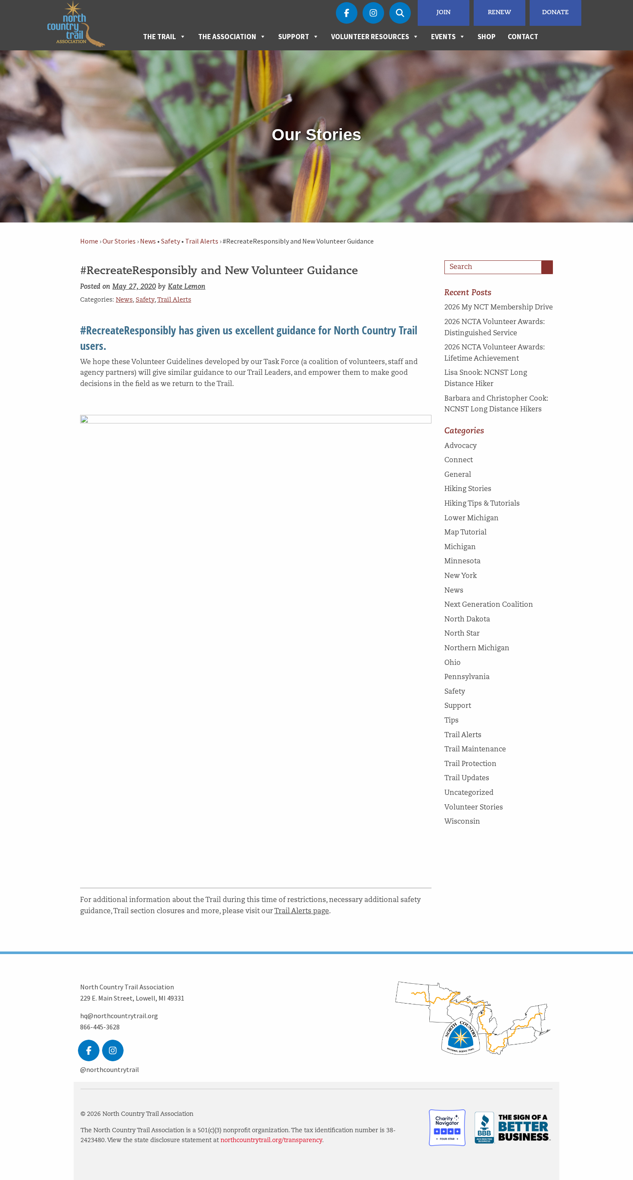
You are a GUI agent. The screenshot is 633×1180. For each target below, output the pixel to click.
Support (293, 36)
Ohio (452, 663)
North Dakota (467, 619)
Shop (487, 36)
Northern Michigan (476, 648)
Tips (451, 720)
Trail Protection (470, 764)
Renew (499, 12)
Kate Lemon (186, 287)
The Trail (159, 36)
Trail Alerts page (301, 911)
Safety (170, 241)
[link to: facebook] (88, 1050)
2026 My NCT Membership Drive (498, 307)
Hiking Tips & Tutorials (482, 503)
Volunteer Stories (473, 807)
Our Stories (119, 241)
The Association (227, 36)
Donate (555, 12)
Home (89, 241)
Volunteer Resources (370, 36)
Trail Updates (466, 778)
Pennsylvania (467, 677)
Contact (523, 36)
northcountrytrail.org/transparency (271, 1140)
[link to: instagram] (113, 1050)
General (457, 475)
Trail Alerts (201, 241)
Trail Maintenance (475, 749)
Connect (458, 460)
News (148, 241)
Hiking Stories (467, 489)
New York (460, 576)
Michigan (460, 547)
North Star (462, 633)
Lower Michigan (471, 518)
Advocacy (460, 446)
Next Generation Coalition (488, 605)
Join (443, 12)
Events (443, 36)
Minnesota (462, 561)
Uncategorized (468, 793)
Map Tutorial (465, 532)
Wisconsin (462, 822)
